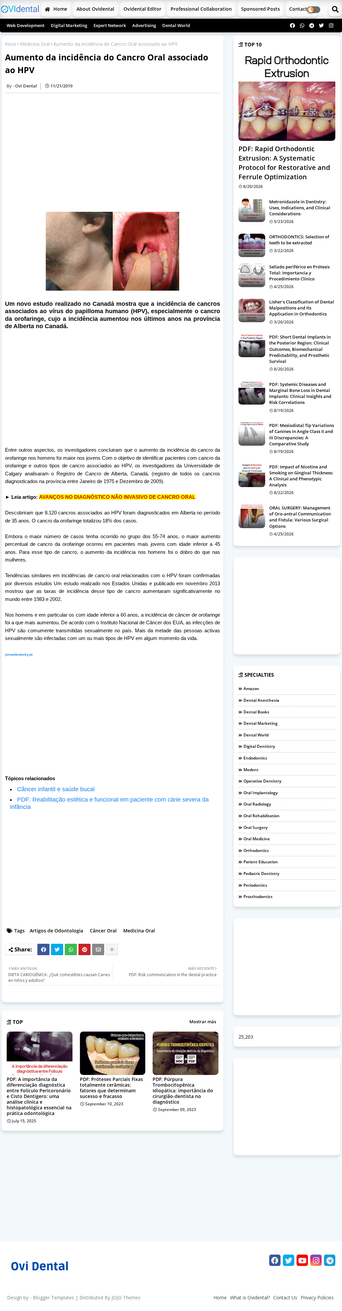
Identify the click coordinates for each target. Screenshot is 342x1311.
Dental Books (256, 712)
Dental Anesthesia (261, 700)
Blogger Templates (53, 1297)
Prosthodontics (258, 896)
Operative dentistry (262, 781)
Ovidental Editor (142, 9)
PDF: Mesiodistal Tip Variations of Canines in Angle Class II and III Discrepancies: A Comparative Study (301, 434)
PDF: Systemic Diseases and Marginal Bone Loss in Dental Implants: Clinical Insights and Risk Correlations (300, 393)
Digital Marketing (69, 25)
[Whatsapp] (71, 949)
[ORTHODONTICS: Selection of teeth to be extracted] (251, 245)
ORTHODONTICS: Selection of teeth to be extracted (299, 240)
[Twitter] (57, 949)
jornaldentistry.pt (18, 654)
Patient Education (260, 862)
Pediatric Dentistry (261, 873)
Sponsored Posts (260, 9)
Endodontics (255, 758)
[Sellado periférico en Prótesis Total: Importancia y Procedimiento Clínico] (251, 275)
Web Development (25, 25)
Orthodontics (256, 850)
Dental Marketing (260, 723)
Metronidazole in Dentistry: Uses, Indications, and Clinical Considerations (299, 208)
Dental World (176, 25)
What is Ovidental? (250, 1297)
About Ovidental (95, 9)
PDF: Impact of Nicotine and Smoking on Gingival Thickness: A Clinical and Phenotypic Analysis (301, 476)
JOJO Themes (126, 1297)
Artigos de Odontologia (56, 930)
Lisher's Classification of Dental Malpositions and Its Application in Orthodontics (301, 308)
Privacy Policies (317, 1297)
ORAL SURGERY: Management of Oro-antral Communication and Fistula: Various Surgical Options (300, 517)
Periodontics (255, 885)
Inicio (10, 44)
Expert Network (110, 25)
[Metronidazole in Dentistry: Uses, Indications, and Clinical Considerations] (251, 210)
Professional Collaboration (201, 9)
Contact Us (285, 1297)
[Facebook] (43, 949)
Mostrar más (202, 1022)
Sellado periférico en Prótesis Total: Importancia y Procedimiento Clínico (299, 273)
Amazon (251, 688)
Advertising (144, 25)
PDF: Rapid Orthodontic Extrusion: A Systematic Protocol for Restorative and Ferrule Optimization (284, 162)
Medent (251, 770)
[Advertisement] (116, 152)
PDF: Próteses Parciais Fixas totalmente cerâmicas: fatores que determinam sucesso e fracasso (111, 1087)
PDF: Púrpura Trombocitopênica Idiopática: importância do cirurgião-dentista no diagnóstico (183, 1090)
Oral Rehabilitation (261, 816)
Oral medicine (256, 839)
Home (59, 9)
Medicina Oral (35, 44)
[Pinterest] (84, 949)
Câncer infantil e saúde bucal (56, 789)
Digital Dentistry (259, 746)
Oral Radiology (257, 804)
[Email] (98, 949)
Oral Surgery (255, 827)
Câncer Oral (103, 930)
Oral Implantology (260, 793)
